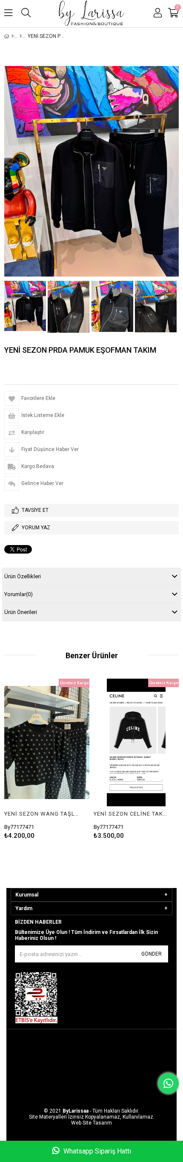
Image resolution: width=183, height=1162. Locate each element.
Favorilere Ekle (47, 742)
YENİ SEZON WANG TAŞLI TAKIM (41, 814)
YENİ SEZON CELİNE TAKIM (131, 814)
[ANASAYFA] (12, 36)
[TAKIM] (21, 36)
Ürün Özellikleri (22, 576)
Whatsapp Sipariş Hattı (96, 1151)
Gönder (151, 954)
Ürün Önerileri (20, 612)
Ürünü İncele (64, 742)
